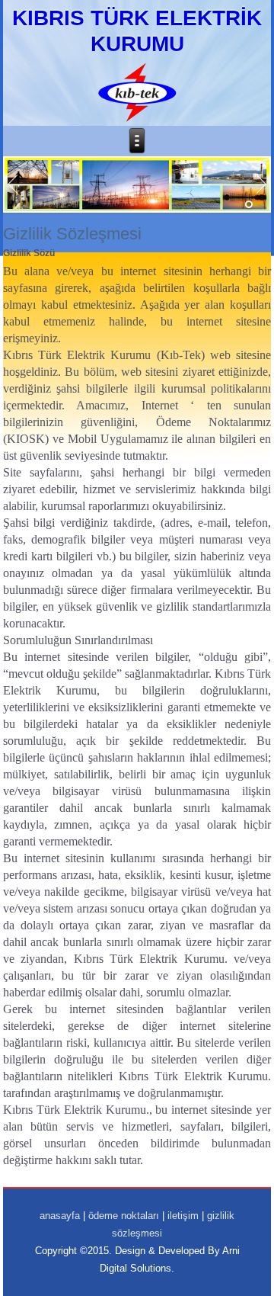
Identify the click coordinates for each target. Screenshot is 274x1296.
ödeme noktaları (123, 1215)
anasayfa (60, 1215)
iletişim (183, 1215)
